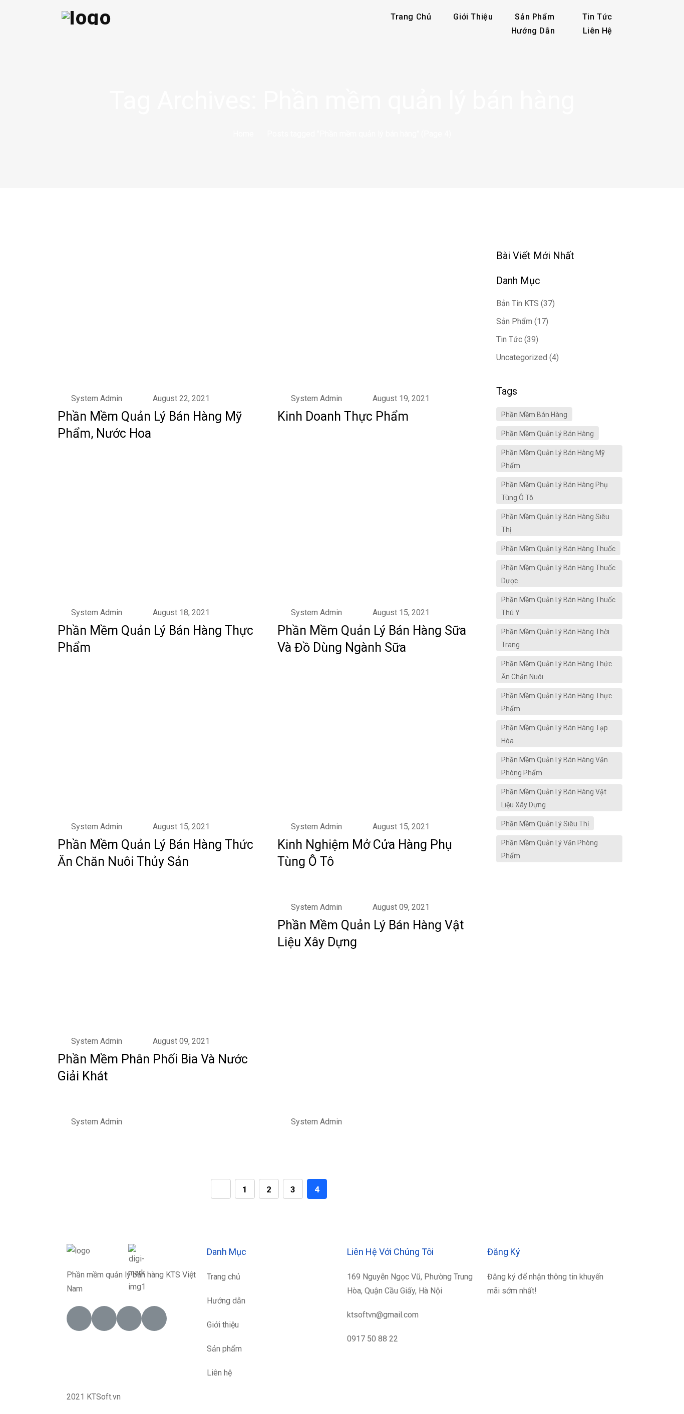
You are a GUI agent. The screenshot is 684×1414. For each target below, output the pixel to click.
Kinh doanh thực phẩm (343, 416)
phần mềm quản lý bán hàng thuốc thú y (558, 606)
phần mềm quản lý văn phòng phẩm (549, 849)
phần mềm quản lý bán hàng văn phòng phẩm (554, 766)
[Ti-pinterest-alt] (154, 1318)
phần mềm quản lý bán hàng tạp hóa (554, 734)
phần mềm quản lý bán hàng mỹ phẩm (553, 459)
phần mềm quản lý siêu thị (545, 824)
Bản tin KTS (517, 303)
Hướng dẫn (533, 31)
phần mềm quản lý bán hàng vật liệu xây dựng (553, 798)
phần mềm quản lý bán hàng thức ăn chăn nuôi (556, 670)
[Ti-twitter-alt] (104, 1318)
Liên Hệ (597, 31)
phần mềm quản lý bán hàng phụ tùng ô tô (554, 491)
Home (243, 134)
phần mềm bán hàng (534, 415)
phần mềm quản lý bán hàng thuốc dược (558, 574)
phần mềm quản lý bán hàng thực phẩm (556, 702)
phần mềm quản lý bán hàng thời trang (555, 638)
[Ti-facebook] (79, 1318)
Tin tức (509, 339)
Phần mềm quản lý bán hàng (547, 434)
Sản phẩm (514, 321)
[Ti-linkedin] (129, 1318)
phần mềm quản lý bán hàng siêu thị (555, 523)
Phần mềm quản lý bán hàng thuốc (558, 549)
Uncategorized (521, 357)
